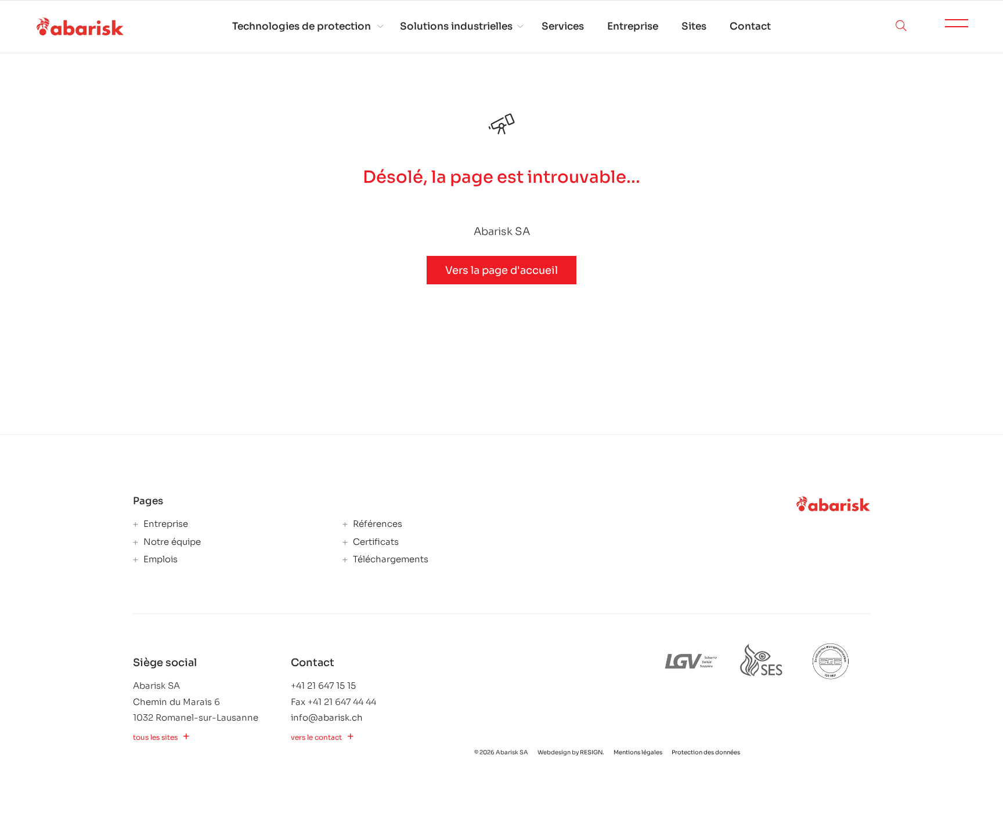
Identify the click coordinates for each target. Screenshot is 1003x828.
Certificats (375, 542)
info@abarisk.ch (327, 717)
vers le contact (316, 737)
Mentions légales (638, 752)
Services (563, 26)
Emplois (159, 559)
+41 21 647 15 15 (323, 685)
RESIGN (591, 752)
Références (376, 524)
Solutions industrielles (456, 26)
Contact (750, 26)
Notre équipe (171, 542)
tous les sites (155, 737)
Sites (693, 26)
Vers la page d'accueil (501, 270)
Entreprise (632, 26)
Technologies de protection (301, 26)
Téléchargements (389, 559)
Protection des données (706, 752)
